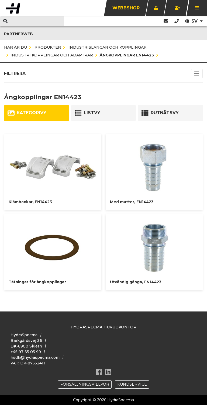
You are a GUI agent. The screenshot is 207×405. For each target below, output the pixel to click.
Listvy (92, 112)
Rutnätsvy (165, 112)
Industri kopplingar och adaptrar (52, 55)
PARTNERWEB (18, 33)
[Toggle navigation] (197, 73)
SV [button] (195, 21)
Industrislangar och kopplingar (107, 47)
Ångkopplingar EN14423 (126, 55)
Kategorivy (31, 112)
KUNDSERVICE (132, 384)
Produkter (47, 47)
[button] (176, 21)
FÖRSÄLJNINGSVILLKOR (84, 384)
